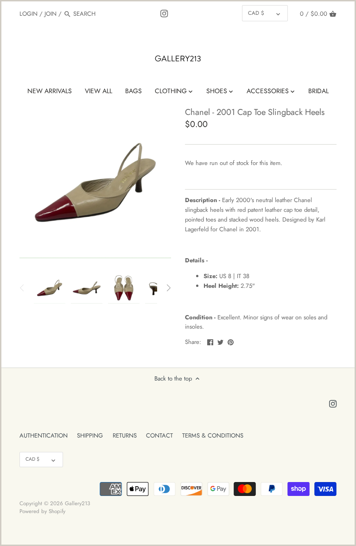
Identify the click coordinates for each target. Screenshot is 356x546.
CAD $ (256, 13)
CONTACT (159, 435)
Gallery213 (77, 503)
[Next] (168, 288)
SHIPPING (90, 435)
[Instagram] (164, 13)
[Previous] (22, 288)
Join (50, 13)
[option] (49, 288)
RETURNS (125, 435)
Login (28, 13)
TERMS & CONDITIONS (212, 435)
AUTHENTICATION (43, 435)
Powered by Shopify (42, 511)
